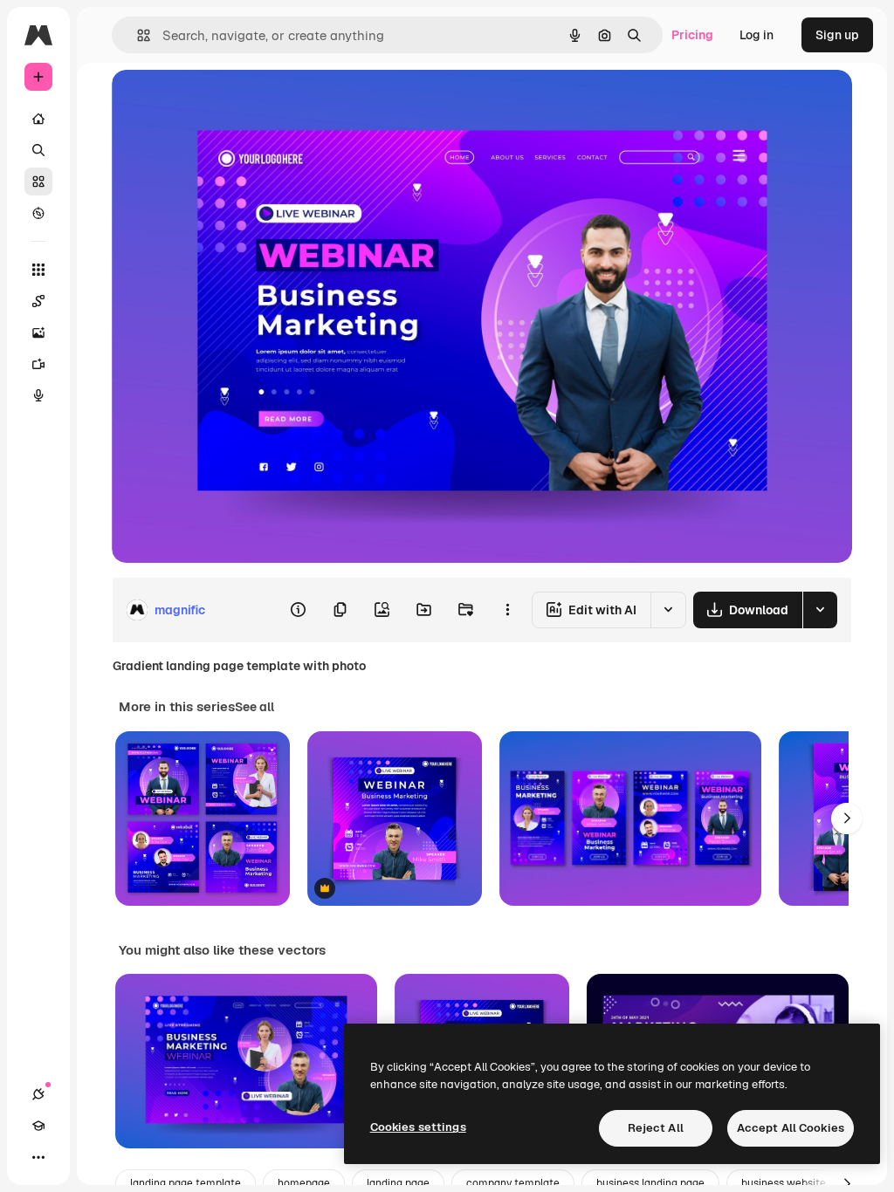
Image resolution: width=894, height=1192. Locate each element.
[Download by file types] (819, 610)
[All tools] (38, 270)
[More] (38, 1157)
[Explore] (38, 213)
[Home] (38, 119)
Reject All (656, 1127)
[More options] (507, 610)
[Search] (38, 150)
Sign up (837, 35)
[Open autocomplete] (137, 35)
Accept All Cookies (790, 1127)
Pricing (692, 35)
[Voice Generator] (38, 395)
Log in (756, 35)
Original (223, 102)
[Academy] (38, 1126)
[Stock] (38, 181)
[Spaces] (38, 301)
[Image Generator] (38, 332)
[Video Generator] (38, 364)
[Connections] (38, 1094)
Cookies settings (418, 1127)
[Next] (847, 818)
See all (254, 707)
